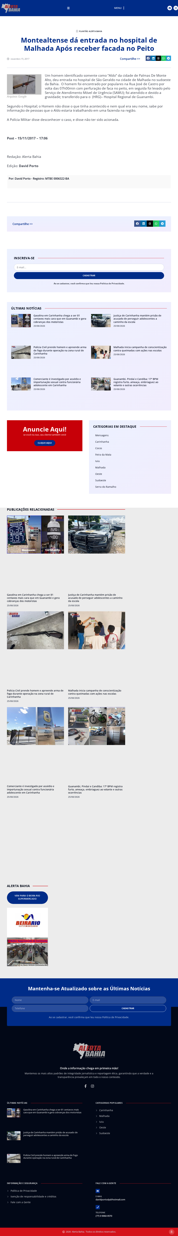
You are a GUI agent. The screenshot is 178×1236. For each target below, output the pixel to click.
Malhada (100, 467)
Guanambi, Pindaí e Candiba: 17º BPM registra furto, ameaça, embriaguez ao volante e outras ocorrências (136, 382)
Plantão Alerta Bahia (90, 31)
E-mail (99, 1196)
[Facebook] (169, 8)
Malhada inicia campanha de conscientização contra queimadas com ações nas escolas (140, 348)
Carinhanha (102, 441)
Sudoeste (100, 480)
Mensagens (102, 435)
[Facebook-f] (85, 1086)
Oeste (98, 474)
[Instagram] (175, 8)
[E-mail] (98, 1191)
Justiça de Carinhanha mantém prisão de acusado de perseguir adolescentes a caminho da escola (137, 318)
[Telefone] (98, 1207)
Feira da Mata (103, 454)
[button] (148, 58)
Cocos (98, 448)
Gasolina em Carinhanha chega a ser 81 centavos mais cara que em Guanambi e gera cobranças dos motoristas (60, 318)
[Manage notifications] (171, 1232)
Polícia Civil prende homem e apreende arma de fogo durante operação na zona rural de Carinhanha (60, 350)
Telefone (100, 1212)
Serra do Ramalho (105, 486)
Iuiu (97, 461)
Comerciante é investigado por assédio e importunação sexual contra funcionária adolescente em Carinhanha (57, 382)
